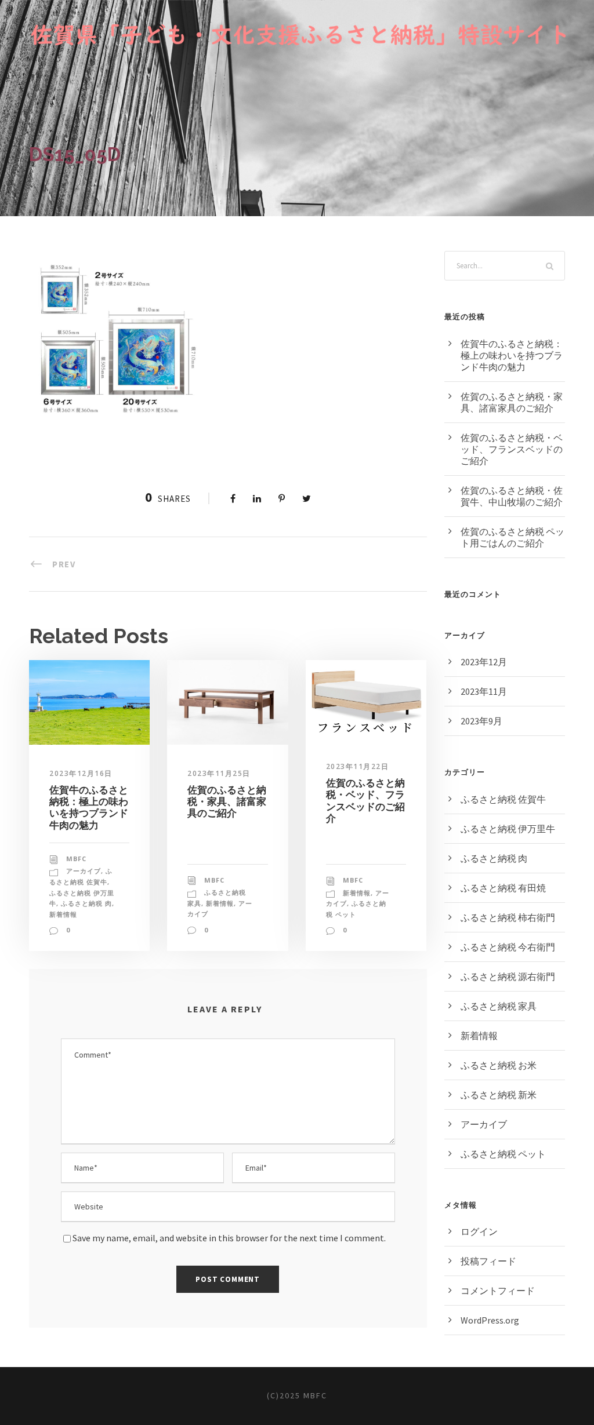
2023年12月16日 (81, 773)
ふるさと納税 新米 (499, 1094)
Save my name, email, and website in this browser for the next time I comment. (229, 1238)
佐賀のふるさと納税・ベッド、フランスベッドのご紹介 (365, 800)
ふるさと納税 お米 (499, 1065)
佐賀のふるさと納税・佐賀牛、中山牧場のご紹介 (512, 496)
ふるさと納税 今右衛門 (508, 947)
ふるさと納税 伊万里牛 (508, 828)
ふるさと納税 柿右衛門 (508, 917)
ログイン (479, 1231)
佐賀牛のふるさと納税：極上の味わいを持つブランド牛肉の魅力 (88, 807)
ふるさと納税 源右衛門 (508, 976)
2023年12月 (484, 662)
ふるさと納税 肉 (86, 903)
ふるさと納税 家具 (499, 1006)
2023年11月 (484, 691)
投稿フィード (488, 1261)
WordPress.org (490, 1320)
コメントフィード (498, 1290)
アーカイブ (83, 870)
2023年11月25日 (219, 773)
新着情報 (63, 914)
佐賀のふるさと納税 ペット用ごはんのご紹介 (512, 537)
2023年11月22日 (357, 766)
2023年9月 (481, 721)
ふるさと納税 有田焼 (503, 888)
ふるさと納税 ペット (503, 1154)
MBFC (76, 858)
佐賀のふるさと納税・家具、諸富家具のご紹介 (226, 801)
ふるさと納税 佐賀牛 (503, 799)
